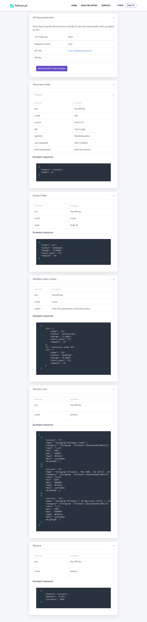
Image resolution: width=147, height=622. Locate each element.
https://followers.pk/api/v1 (80, 50)
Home (74, 5)
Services (105, 5)
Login (120, 5)
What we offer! (89, 5)
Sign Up (130, 5)
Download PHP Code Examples (51, 68)
